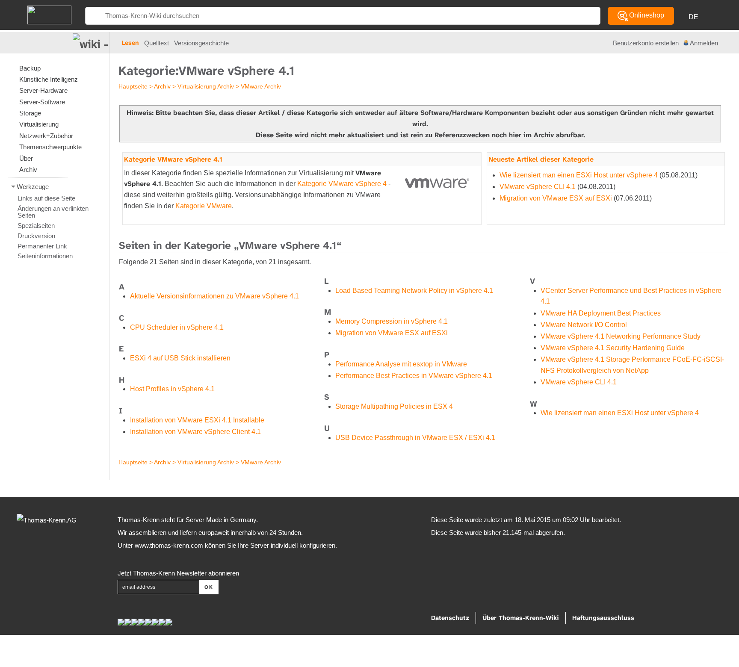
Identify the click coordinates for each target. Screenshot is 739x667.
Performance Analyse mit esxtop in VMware (401, 364)
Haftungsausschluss (603, 618)
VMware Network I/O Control (584, 324)
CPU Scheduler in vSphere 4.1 (177, 327)
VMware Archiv (261, 86)
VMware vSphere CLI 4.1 (538, 186)
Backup (30, 68)
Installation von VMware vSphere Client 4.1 (195, 431)
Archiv (162, 86)
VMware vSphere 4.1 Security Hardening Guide (613, 347)
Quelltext (156, 43)
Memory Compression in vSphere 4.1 (391, 321)
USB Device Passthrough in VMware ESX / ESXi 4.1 (415, 437)
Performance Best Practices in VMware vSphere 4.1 (413, 375)
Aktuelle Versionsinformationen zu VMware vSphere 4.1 (214, 296)
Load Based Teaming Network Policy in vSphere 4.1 (414, 290)
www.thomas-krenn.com (169, 545)
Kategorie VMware (203, 206)
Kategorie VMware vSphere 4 (342, 183)
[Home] (49, 14)
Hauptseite (133, 86)
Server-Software (42, 102)
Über (26, 158)
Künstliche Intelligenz (48, 79)
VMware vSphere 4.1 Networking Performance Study (621, 336)
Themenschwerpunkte (50, 147)
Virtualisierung (39, 124)
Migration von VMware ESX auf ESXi (556, 198)
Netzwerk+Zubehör (46, 135)
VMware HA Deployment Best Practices (601, 313)
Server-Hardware (43, 90)
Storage (30, 113)
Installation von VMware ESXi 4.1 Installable (197, 420)
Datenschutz (450, 618)
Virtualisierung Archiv (205, 86)
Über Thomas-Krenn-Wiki (520, 618)
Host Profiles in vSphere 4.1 (172, 389)
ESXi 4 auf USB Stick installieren (180, 358)
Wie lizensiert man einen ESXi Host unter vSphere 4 (579, 175)
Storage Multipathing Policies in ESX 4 (394, 406)
